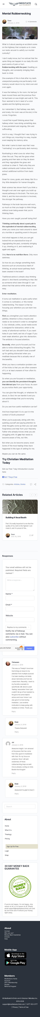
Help (6, 939)
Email (9, 605)
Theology (8, 834)
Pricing (7, 839)
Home (7, 826)
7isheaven (15, 662)
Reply (14, 711)
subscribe (14, 637)
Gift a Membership (10, 982)
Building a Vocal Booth (16, 517)
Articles (16, 484)
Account (7, 981)
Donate (6, 984)
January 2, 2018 (13, 23)
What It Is (8, 830)
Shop (7, 855)
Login (7, 851)
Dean (9, 20)
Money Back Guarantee (12, 935)
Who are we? (9, 933)
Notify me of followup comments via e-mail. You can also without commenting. (19, 635)
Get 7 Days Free (10, 477)
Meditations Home (10, 979)
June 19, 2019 (16, 536)
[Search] (36, 4)
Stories (22, 484)
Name (9, 594)
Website (9, 615)
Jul (13, 742)
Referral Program (10, 986)
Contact (7, 931)
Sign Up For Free (12, 846)
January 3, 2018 (20, 724)
